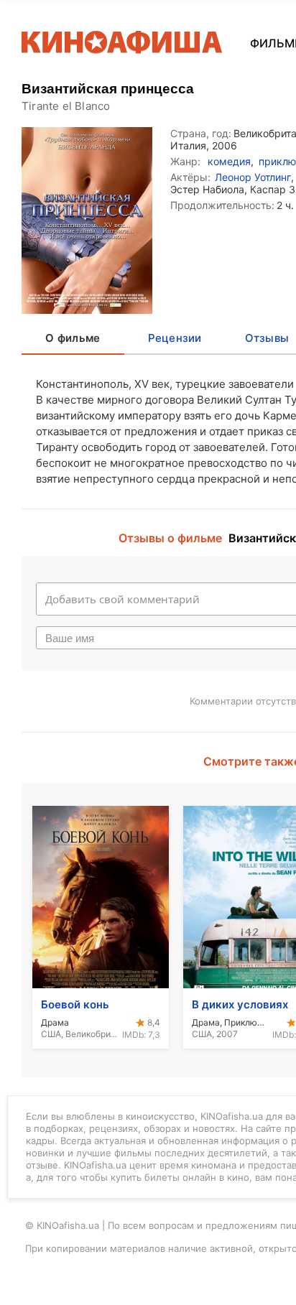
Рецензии (175, 338)
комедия (229, 161)
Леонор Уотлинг (253, 177)
